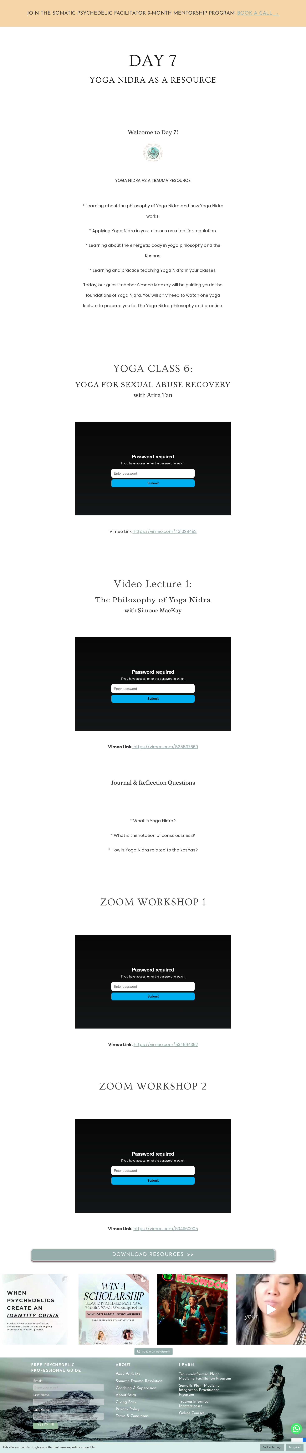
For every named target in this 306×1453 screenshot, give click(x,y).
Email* (37, 1381)
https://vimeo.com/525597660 (165, 747)
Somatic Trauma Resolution (139, 1381)
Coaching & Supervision (136, 1388)
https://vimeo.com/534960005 (165, 1229)
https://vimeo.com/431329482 (165, 531)
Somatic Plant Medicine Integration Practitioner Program (199, 1390)
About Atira (126, 1395)
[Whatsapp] (296, 1428)
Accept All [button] (295, 1447)
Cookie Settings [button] (271, 1447)
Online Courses (191, 1413)
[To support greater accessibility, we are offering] (113, 1309)
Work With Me (128, 1374)
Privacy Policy (127, 1409)
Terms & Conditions (132, 1416)
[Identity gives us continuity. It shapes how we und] (35, 1309)
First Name (41, 1395)
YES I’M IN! (45, 1424)
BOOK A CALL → (258, 13)
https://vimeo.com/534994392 (166, 1044)
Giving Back (126, 1402)
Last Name (41, 1410)
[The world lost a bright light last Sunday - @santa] (192, 1309)
